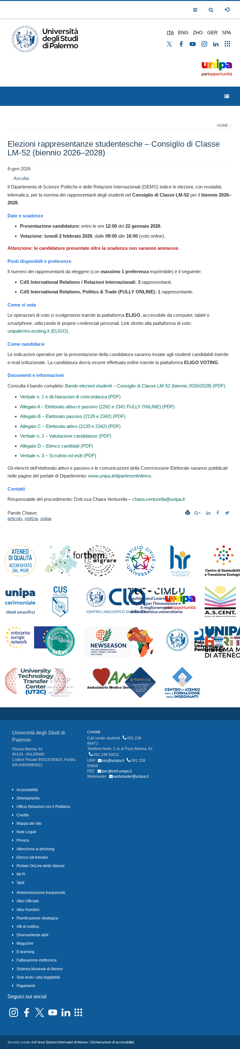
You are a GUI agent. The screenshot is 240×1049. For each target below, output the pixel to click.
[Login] (226, 9)
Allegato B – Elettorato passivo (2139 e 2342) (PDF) (72, 416)
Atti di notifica (28, 926)
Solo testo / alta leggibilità (38, 977)
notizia (31, 518)
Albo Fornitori (28, 910)
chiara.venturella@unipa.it (158, 499)
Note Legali (26, 832)
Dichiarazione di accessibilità (112, 1042)
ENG (183, 32)
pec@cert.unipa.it (117, 771)
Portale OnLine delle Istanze (41, 866)
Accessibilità (27, 790)
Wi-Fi (21, 874)
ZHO (198, 32)
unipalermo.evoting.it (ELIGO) (38, 331)
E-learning (25, 952)
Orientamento (28, 798)
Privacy (23, 840)
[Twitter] (228, 512)
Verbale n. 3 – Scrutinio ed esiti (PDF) (58, 455)
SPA (226, 32)
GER (212, 32)
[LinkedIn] (209, 512)
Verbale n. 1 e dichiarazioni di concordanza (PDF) (70, 396)
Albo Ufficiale (28, 901)
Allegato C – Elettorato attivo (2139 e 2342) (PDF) (70, 426)
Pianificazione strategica (37, 918)
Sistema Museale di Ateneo (40, 969)
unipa (45, 518)
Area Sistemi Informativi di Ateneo (63, 1042)
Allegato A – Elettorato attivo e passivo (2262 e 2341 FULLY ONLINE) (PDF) (97, 406)
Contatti (93, 732)
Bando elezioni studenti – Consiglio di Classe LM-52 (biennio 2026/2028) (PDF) (145, 385)
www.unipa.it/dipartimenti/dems (119, 475)
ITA (170, 32)
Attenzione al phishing (35, 849)
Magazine (25, 943)
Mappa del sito (29, 823)
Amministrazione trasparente (41, 892)
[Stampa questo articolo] (187, 512)
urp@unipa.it (113, 760)
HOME (222, 125)
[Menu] (226, 96)
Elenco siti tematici (32, 857)
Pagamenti (26, 986)
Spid (20, 882)
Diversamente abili (32, 935)
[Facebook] (218, 512)
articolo (15, 518)
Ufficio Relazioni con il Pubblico (43, 807)
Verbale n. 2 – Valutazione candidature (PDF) (65, 436)
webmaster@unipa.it (130, 776)
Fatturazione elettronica (37, 960)
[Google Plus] (198, 512)
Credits (23, 815)
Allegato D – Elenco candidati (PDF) (56, 446)
